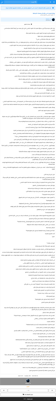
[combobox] (20, 2)
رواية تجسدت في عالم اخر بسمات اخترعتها (44, 13)
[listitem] (28, 20)
